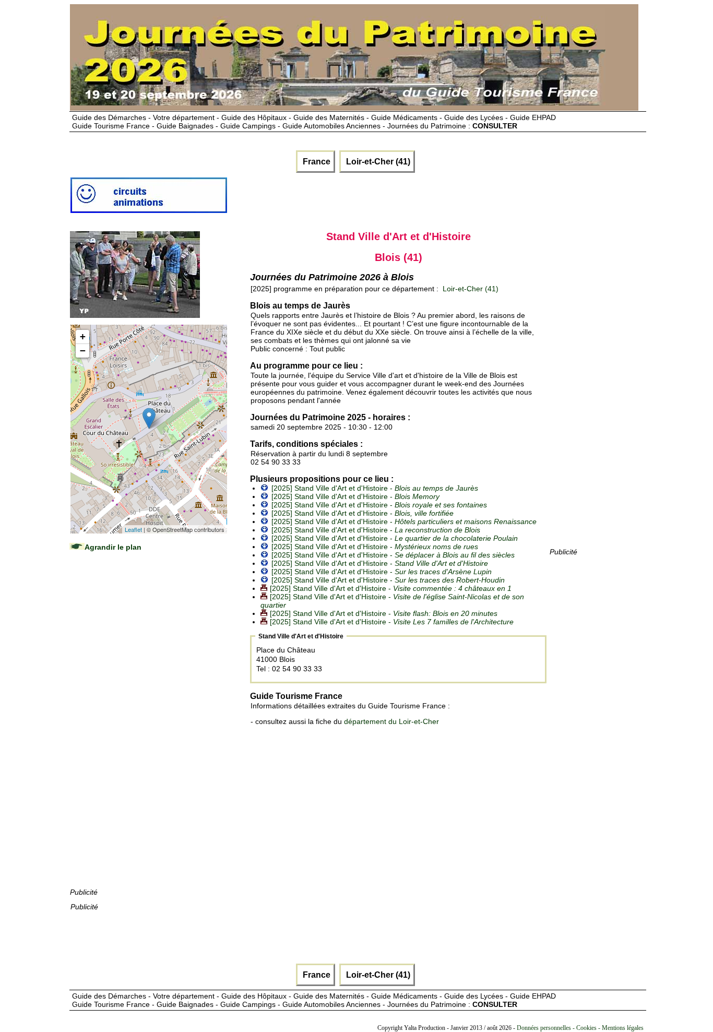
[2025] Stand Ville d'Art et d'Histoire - (374, 488)
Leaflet (133, 529)
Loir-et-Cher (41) (377, 161)
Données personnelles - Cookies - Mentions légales (580, 1027)
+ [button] (83, 336)
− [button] (83, 350)
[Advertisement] (148, 729)
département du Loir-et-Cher (391, 721)
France (315, 161)
